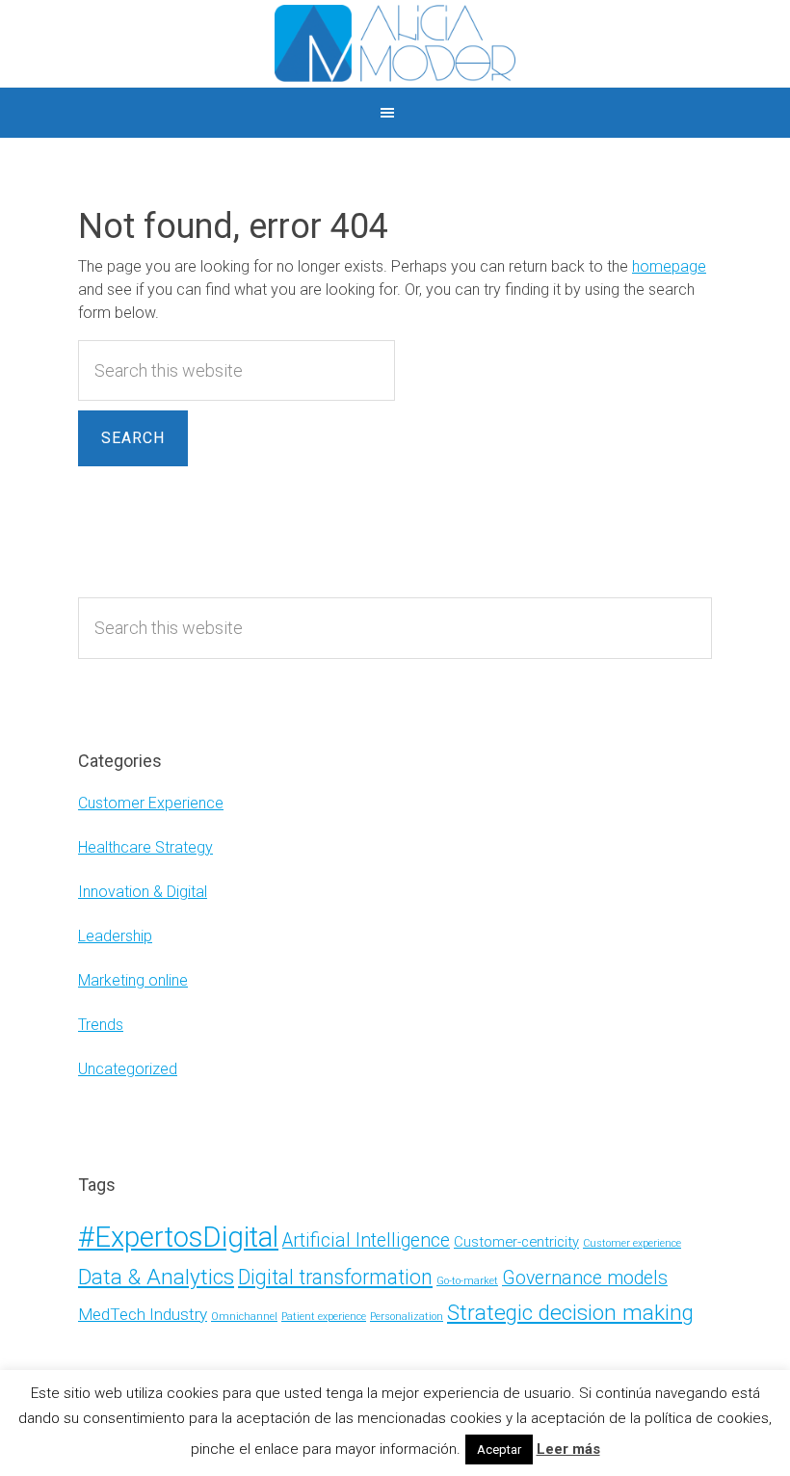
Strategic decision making (570, 1313)
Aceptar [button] (499, 1449)
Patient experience (323, 1316)
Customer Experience (151, 803)
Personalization (406, 1316)
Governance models (585, 1278)
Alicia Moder (395, 43)
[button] (395, 112)
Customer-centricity (516, 1242)
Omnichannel (244, 1316)
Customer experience (632, 1243)
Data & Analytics (156, 1277)
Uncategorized (127, 1069)
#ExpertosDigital (178, 1237)
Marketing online (133, 980)
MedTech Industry (142, 1314)
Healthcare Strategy (145, 847)
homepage (669, 266)
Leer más (568, 1449)
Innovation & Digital (142, 892)
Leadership (115, 936)
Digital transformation (335, 1277)
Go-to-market (467, 1281)
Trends (100, 1024)
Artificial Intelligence (366, 1240)
